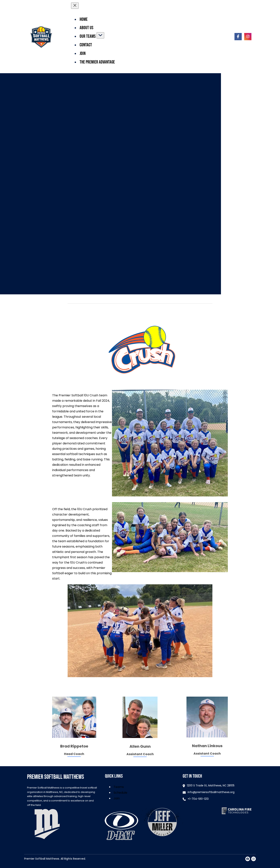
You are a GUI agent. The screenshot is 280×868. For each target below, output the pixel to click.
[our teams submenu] (100, 35)
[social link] (238, 36)
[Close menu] (75, 5)
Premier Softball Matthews (55, 777)
